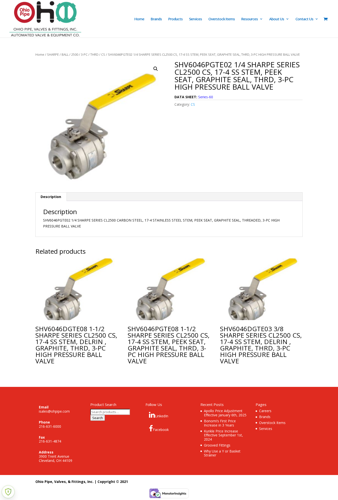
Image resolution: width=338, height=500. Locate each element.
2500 (74, 54)
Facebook (161, 429)
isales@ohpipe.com (54, 411)
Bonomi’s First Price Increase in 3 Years (220, 423)
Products (175, 19)
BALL (65, 54)
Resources (249, 19)
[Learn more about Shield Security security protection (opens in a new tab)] (8, 492)
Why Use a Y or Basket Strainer (222, 453)
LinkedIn (161, 416)
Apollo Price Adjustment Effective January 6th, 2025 (225, 412)
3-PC (84, 54)
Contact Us (304, 19)
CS (103, 54)
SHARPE (53, 54)
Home (139, 19)
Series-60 (205, 97)
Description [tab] (51, 196)
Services (195, 19)
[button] (155, 68)
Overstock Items (221, 19)
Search (97, 418)
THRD (94, 54)
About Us (276, 19)
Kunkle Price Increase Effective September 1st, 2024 (223, 435)
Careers (265, 410)
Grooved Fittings (217, 445)
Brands (156, 19)
